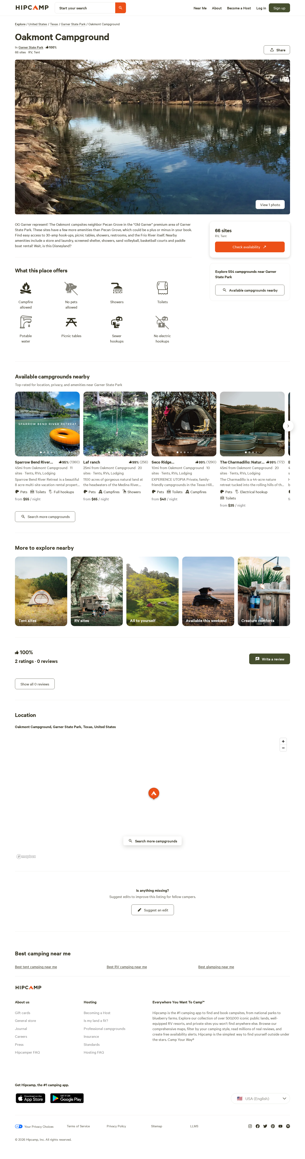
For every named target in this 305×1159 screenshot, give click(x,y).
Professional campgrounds (104, 1028)
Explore (20, 24)
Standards (92, 1044)
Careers (21, 1036)
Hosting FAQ (94, 1052)
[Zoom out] (283, 748)
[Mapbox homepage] (26, 856)
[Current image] (41, 452)
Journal (21, 1028)
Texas (54, 24)
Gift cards (22, 1012)
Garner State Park (73, 24)
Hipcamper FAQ (27, 1052)
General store (25, 1020)
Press (19, 1044)
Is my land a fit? (96, 1020)
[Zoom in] (283, 741)
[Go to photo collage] (152, 137)
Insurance (91, 1036)
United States (37, 24)
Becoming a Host (97, 1012)
